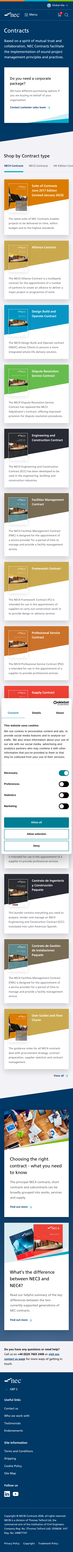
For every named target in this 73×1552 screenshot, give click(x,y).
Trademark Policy (48, 1543)
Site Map (10, 1473)
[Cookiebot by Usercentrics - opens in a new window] (53, 703)
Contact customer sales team (28, 107)
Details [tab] (36, 712)
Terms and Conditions (18, 1451)
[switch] (64, 784)
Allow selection (36, 834)
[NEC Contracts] (12, 15)
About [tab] (60, 712)
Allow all (36, 822)
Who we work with (17, 1416)
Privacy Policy (11, 1543)
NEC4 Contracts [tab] (13, 166)
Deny (36, 845)
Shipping (10, 1458)
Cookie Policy (13, 1466)
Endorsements (13, 1430)
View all (59, 1075)
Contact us (11, 1408)
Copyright (29, 1543)
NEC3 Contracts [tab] (38, 166)
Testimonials (12, 1423)
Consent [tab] (13, 712)
